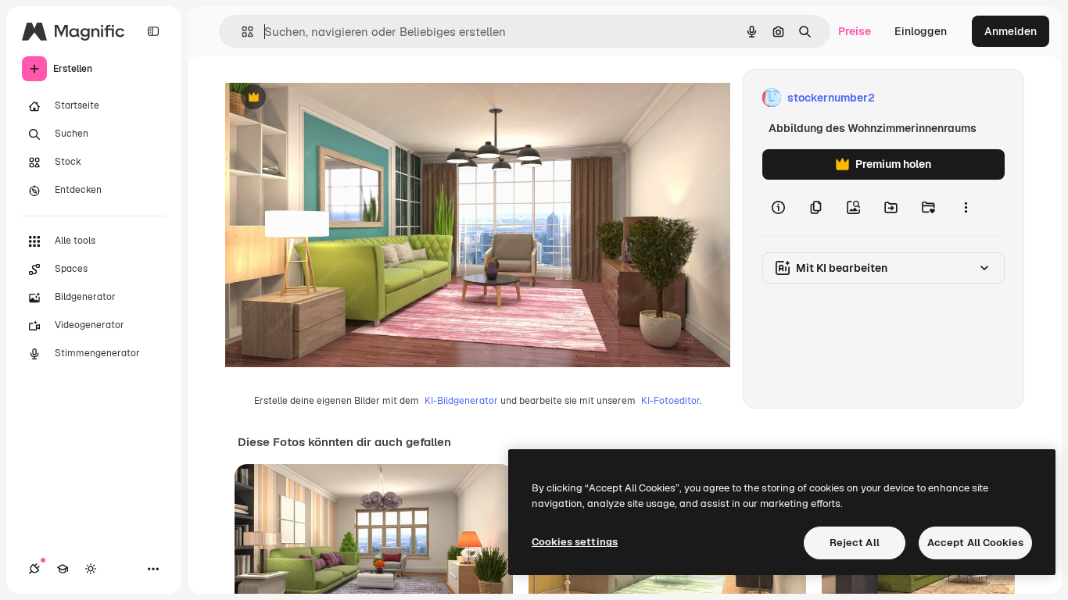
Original (325, 98)
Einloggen (920, 31)
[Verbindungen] (34, 568)
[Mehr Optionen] (965, 207)
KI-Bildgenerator (461, 401)
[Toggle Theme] (90, 568)
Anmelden (1010, 31)
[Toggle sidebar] (153, 31)
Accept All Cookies (975, 542)
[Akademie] (62, 568)
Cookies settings (575, 541)
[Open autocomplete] (241, 32)
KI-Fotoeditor (670, 401)
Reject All (855, 542)
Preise (854, 31)
